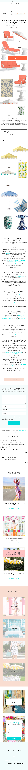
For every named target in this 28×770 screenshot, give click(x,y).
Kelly (3, 457)
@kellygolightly (14, 353)
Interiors (25, 25)
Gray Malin (8, 253)
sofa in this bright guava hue (15, 261)
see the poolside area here (12, 246)
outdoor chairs (23, 260)
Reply (26, 452)
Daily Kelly (14, 25)
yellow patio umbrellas (19, 276)
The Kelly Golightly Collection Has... (14, 503)
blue (20, 294)
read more (14, 508)
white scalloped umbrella (11, 263)
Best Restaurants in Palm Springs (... (14, 573)
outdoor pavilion (16, 126)
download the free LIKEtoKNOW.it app (13, 352)
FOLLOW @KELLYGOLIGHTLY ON (14, 700)
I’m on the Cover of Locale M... (14, 539)
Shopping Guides (13, 27)
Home (18, 25)
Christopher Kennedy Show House (18, 302)
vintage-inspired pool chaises (13, 260)
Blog (10, 25)
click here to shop (17, 334)
